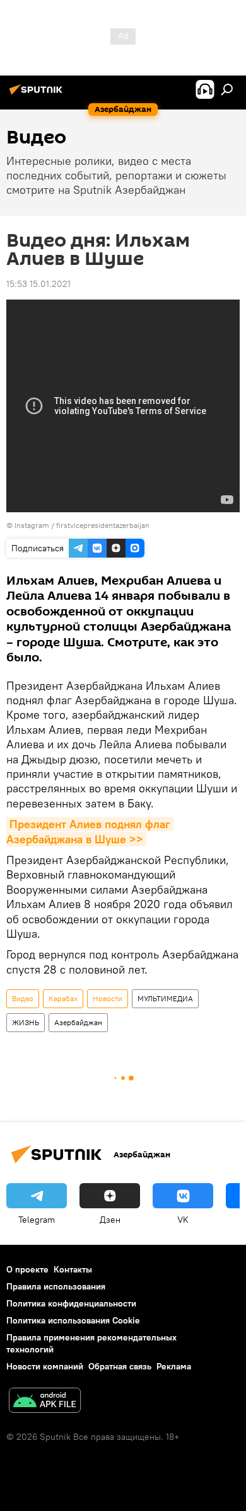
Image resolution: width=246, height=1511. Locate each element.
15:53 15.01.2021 (38, 283)
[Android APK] (45, 1402)
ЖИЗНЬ (25, 1022)
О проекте (27, 1269)
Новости (107, 998)
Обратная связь (119, 1366)
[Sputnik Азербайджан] (37, 94)
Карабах (63, 998)
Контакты (73, 1269)
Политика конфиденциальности (71, 1303)
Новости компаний (44, 1366)
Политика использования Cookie (73, 1320)
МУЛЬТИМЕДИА (165, 998)
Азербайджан (78, 1022)
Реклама (173, 1366)
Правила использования (55, 1286)
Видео (22, 998)
